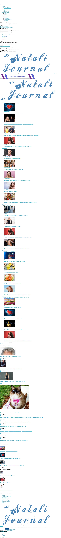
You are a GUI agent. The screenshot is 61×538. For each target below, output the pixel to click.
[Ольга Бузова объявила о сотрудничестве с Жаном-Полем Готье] (9, 143)
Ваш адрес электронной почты (14, 30)
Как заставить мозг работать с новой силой (9, 412)
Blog (3, 533)
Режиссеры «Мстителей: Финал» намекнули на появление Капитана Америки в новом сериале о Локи (21, 417)
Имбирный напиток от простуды (11, 272)
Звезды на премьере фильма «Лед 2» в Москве (14, 113)
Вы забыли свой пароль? (4, 26)
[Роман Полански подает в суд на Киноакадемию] (8, 354)
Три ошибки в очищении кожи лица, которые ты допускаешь (17, 180)
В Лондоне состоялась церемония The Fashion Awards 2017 (13, 426)
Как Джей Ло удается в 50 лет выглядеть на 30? (14, 261)
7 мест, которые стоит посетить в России (12, 307)
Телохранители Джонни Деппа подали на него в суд (11, 368)
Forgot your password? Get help (5, 46)
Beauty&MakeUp (4, 148)
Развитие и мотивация (7, 19)
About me (3, 534)
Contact (3, 535)
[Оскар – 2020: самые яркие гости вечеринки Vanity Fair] (9, 212)
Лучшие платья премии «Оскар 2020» (12, 226)
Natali (1, 358)
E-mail (3, 37)
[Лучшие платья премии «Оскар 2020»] (9, 223)
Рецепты (5, 13)
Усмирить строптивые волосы (10, 191)
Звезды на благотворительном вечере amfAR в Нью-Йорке (16, 248)
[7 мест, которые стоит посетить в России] (9, 304)
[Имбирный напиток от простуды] (9, 269)
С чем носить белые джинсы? (6, 490)
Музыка (5, 17)
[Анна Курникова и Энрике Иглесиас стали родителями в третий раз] (9, 121)
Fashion (5, 10)
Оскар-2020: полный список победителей (13, 329)
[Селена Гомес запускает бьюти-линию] (9, 155)
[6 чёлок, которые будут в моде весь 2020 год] (9, 166)
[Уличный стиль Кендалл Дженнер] (1, 473)
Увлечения (3, 296)
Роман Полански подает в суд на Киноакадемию (10, 356)
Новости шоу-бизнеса (7, 8)
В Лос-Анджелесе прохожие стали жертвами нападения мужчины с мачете (16, 431)
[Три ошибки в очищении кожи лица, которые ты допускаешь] (9, 177)
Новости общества (7, 7)
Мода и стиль (4, 9)
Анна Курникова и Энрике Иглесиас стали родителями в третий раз (18, 124)
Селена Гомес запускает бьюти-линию (12, 158)
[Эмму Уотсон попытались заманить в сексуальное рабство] (6, 379)
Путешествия (6, 18)
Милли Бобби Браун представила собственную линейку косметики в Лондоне (20, 202)
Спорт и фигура (12, 251)
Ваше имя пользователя (13, 23)
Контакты (3, 39)
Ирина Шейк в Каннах (5, 482)
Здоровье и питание (5, 12)
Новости (3, 6)
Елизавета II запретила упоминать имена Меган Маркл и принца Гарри (15, 422)
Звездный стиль (6, 11)
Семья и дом (6, 20)
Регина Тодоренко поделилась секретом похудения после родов (17, 294)
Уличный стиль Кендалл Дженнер (7, 475)
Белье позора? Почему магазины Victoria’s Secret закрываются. (14, 440)
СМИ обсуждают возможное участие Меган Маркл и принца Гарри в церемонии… (21, 135)
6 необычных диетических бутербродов (12, 283)
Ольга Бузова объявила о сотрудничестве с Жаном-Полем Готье (17, 146)
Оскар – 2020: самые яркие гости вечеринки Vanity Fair (16, 215)
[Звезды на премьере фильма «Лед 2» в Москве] (9, 110)
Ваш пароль (11, 24)
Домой (1, 343)
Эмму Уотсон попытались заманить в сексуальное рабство (12, 381)
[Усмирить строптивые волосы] (9, 188)
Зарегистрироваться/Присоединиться (8, 34)
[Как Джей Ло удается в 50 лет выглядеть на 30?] (9, 258)
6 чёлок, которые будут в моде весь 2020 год (13, 169)
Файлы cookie (4, 36)
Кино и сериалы (6, 16)
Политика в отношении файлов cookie (6, 27)
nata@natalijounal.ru (10, 530)
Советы (5, 14)
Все (4, 205)
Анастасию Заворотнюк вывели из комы (9, 435)
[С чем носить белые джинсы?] (1, 488)
